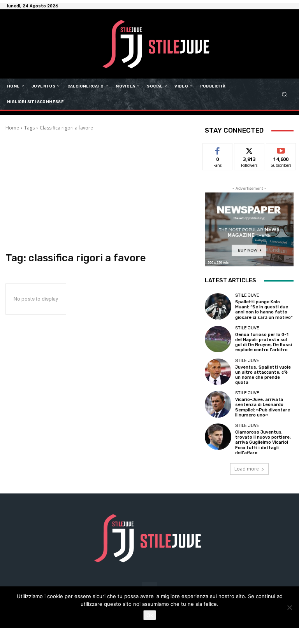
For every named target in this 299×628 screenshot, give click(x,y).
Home (12, 127)
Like (217, 149)
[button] (284, 93)
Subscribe (281, 149)
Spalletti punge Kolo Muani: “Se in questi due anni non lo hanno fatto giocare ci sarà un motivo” (264, 309)
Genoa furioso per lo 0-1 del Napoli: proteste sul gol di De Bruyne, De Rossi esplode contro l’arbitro (263, 342)
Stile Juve (247, 295)
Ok (149, 615)
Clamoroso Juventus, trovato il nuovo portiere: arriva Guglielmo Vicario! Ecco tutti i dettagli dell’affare (263, 442)
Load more (246, 468)
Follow (249, 149)
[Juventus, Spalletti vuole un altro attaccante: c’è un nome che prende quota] (218, 372)
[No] (289, 607)
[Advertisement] (99, 191)
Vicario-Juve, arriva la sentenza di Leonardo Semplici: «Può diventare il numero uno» (262, 407)
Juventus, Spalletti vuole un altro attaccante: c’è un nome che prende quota (263, 375)
